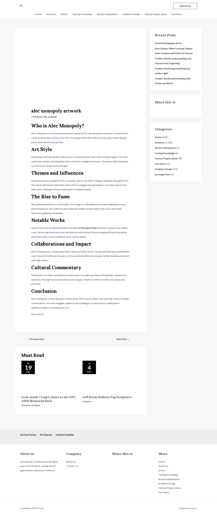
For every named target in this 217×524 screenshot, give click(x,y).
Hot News (177, 14)
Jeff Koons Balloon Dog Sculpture (107, 397)
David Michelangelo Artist (168, 43)
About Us (71, 461)
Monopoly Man (89, 227)
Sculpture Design (131, 14)
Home (38, 14)
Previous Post (35, 339)
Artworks (51, 14)
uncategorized (162, 174)
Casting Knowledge (82, 14)
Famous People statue (156, 14)
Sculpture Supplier (65, 434)
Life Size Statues (29, 434)
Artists (64, 14)
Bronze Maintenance (107, 14)
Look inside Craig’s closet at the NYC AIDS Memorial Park (48, 399)
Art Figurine (46, 434)
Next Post (123, 339)
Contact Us (72, 465)
